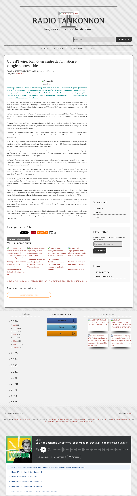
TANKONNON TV (102, 272)
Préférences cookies (86, 421)
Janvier (16, 347)
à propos (75, 457)
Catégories (57, 48)
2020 (14, 384)
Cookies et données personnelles (66, 421)
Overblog (130, 413)
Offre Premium (49, 421)
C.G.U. (106, 419)
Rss (61, 333)
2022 (14, 371)
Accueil (45, 48)
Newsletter (77, 48)
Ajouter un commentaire (29, 295)
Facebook (99, 208)
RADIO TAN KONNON (22, 419)
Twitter (98, 212)
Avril (15, 338)
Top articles (76, 419)
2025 (14, 353)
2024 (14, 359)
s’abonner (45, 457)
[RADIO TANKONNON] (68, 13)
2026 (14, 321)
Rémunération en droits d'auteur (121, 419)
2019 (14, 390)
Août (15, 325)
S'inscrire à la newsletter (18, 239)
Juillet (15, 328)
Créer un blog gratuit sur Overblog (59, 419)
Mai (14, 334)
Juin (14, 331)
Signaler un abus (95, 419)
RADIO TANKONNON (68, 20)
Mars (15, 341)
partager (60, 457)
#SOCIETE (20, 73)
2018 (14, 396)
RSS (97, 217)
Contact (92, 48)
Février (15, 344)
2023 (14, 365)
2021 (14, 377)
